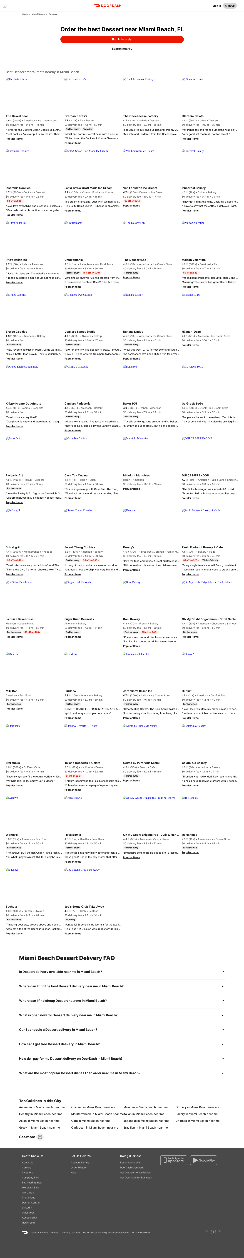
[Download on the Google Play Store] (203, 1160)
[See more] (40, 1137)
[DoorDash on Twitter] (213, 1232)
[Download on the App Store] (173, 1160)
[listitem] (27, 1107)
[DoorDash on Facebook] (207, 1232)
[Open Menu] (4, 5)
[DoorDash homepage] (107, 5)
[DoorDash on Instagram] (220, 1232)
